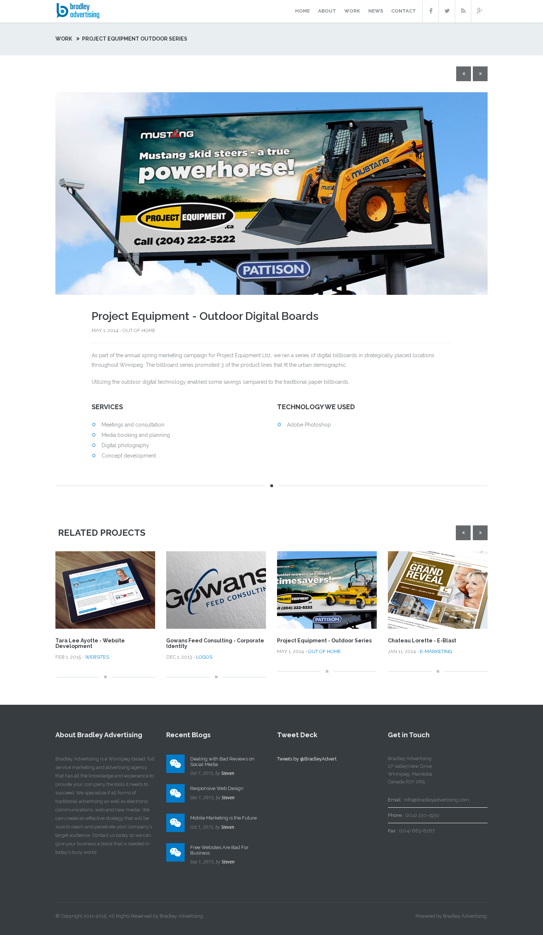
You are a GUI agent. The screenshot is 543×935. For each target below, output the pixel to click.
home (302, 11)
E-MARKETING (436, 651)
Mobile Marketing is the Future (223, 818)
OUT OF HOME (324, 651)
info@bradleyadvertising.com (436, 800)
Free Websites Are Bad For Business (219, 850)
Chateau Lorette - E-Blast (422, 641)
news (375, 11)
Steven (227, 773)
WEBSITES (97, 657)
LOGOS (204, 657)
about (327, 11)
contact (403, 11)
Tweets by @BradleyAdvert (307, 759)
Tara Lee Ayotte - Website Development (90, 643)
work (352, 11)
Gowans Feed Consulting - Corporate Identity (215, 643)
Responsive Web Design (216, 788)
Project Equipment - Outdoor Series (324, 641)
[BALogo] (77, 10)
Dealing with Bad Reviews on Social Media (222, 761)
